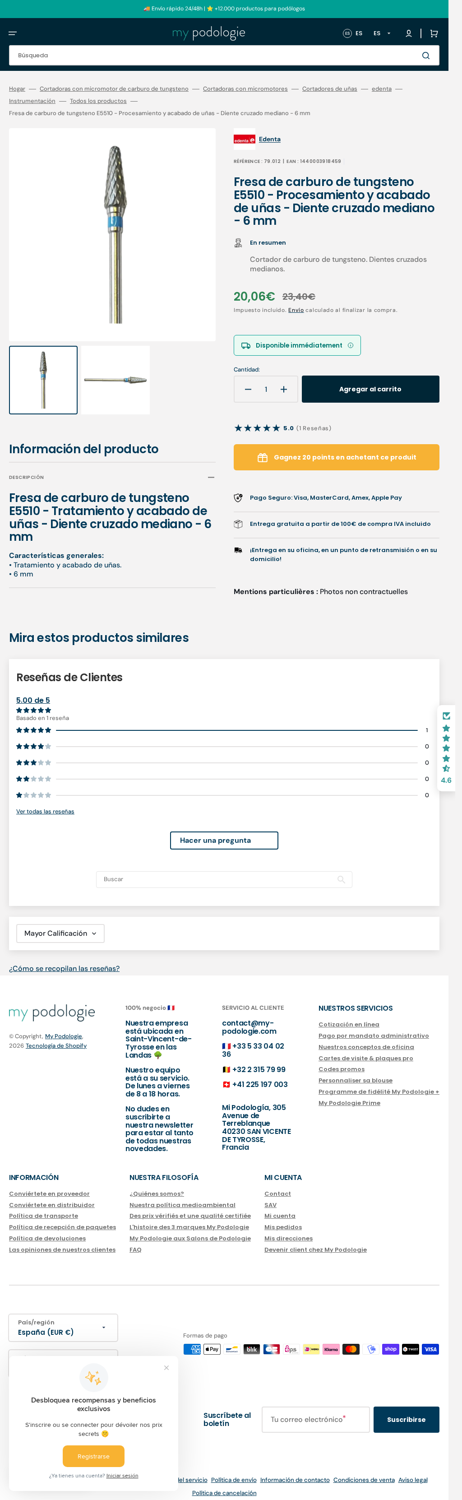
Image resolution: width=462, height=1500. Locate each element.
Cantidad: (247, 369)
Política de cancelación (224, 1484)
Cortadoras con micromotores (245, 89)
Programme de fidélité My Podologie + (379, 1083)
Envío (296, 310)
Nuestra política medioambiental (182, 1196)
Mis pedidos (283, 1219)
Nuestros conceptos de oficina (366, 1038)
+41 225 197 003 (259, 1076)
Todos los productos (98, 101)
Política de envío (234, 1471)
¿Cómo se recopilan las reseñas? (64, 960)
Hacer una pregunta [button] (215, 832)
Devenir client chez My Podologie (315, 1241)
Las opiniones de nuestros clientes (62, 1241)
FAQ (135, 1241)
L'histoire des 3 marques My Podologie (189, 1219)
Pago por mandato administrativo (374, 1027)
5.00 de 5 (33, 692)
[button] (13, 33)
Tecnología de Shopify (56, 1037)
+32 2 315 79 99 (258, 1061)
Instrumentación (32, 101)
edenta (382, 89)
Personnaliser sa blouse (356, 1072)
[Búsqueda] (427, 55)
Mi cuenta (280, 1207)
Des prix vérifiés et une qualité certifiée (190, 1207)
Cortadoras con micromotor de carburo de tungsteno (114, 89)
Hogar (17, 89)
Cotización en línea (349, 1016)
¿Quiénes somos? (156, 1185)
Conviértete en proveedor (49, 1185)
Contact (277, 1185)
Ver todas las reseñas (45, 803)
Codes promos (342, 1061)
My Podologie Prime (349, 1094)
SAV (270, 1196)
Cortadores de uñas (329, 89)
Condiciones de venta (364, 1471)
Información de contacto (295, 1471)
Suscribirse (406, 1411)
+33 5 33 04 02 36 (253, 1042)
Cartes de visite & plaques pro (366, 1049)
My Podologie (63, 1027)
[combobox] (224, 55)
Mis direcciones (288, 1230)
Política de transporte (43, 1207)
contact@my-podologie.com (249, 1018)
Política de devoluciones (47, 1230)
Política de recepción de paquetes (62, 1219)
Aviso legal (413, 1471)
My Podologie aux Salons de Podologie (190, 1230)
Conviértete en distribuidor (52, 1196)
